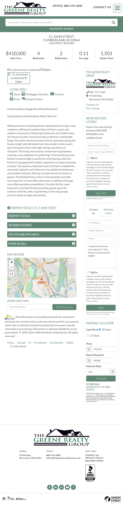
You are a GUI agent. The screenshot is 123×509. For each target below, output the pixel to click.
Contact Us (102, 7)
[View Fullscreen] (11, 274)
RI (30, 342)
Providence (40, 342)
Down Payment (95, 354)
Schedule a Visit (108, 211)
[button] (114, 22)
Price (89, 343)
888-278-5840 (73, 5)
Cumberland (56, 342)
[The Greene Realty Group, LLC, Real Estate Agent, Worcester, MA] (90, 473)
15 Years (94, 335)
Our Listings (93, 108)
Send (101, 307)
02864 (70, 342)
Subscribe (101, 192)
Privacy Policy (92, 186)
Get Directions (64, 306)
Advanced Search (61, 28)
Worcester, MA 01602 (30, 458)
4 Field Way (25, 455)
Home (10, 342)
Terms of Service (101, 314)
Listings (21, 342)
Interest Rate (93, 366)
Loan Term (92, 329)
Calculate (101, 378)
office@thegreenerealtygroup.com (63, 458)
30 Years (106, 329)
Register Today (94, 461)
